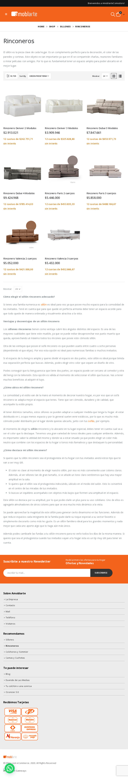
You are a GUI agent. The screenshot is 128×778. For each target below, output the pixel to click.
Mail (8, 611)
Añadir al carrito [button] (36, 91)
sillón (44, 304)
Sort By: (23, 76)
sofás (91, 421)
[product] (22, 104)
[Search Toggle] (113, 14)
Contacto (10, 605)
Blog (8, 673)
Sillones (10, 639)
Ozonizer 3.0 (12, 692)
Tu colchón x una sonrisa (19, 686)
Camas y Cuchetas (15, 657)
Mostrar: (96, 76)
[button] (10, 768)
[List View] (120, 76)
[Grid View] (114, 76)
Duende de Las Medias (18, 680)
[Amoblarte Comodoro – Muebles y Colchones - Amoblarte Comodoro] (24, 14)
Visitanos (10, 623)
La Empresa (12, 599)
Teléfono (10, 617)
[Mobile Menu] (6, 14)
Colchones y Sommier (17, 651)
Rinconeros (12, 645)
